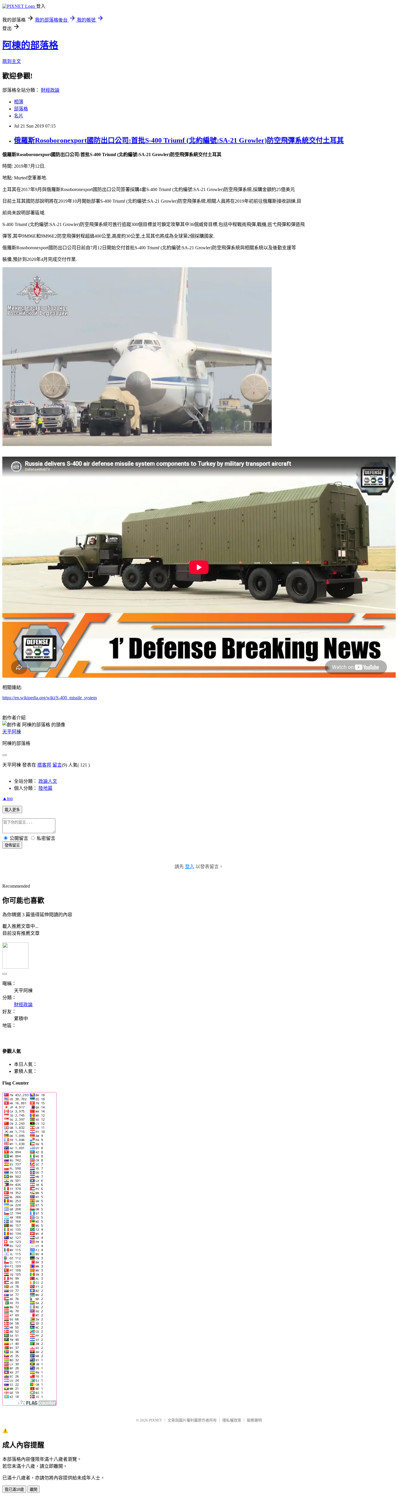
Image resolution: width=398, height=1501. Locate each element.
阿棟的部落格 (30, 45)
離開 (33, 1489)
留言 (57, 764)
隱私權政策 (231, 1420)
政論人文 (47, 781)
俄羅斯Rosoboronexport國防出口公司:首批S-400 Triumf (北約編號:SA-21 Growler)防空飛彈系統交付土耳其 (179, 140)
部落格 (21, 108)
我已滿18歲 (14, 1489)
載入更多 (12, 810)
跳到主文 (11, 61)
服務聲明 (254, 1420)
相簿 (18, 101)
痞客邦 (44, 764)
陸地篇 (45, 788)
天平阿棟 (11, 731)
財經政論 (50, 90)
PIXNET (155, 1420)
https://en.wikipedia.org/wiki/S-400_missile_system (49, 697)
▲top (7, 798)
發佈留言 (12, 845)
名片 (18, 115)
